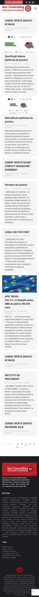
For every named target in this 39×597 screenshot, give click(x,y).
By (25, 28)
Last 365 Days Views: (9, 555)
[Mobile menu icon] (35, 8)
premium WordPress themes (24, 593)
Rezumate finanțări (10, 311)
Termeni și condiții (25, 589)
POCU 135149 (15, 28)
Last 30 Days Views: (8, 553)
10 (17, 447)
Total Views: (6, 557)
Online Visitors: (7, 547)
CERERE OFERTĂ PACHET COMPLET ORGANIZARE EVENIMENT (18, 166)
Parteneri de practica (16, 184)
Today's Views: (7, 549)
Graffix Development (23, 591)
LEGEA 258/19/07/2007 (17, 232)
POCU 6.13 (8, 64)
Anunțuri (7, 28)
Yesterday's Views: (8, 551)
